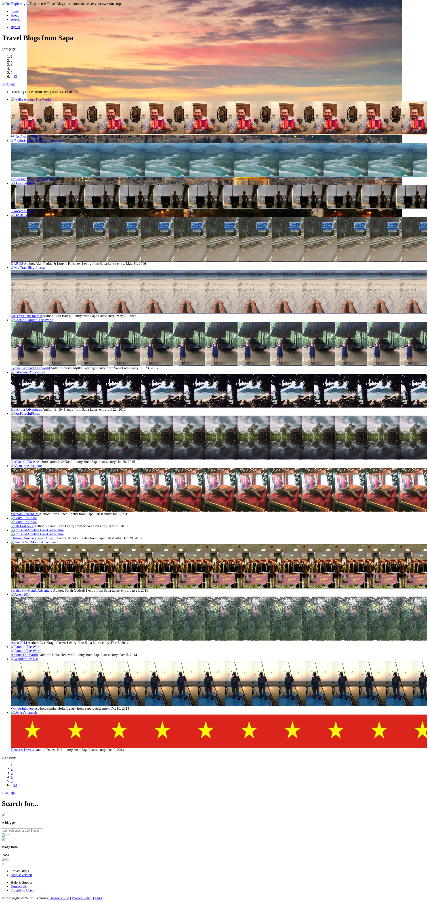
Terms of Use (59, 898)
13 (15, 76)
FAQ (98, 898)
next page (8, 84)
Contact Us (19, 886)
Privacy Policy (82, 898)
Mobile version (21, 875)
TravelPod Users (22, 890)
